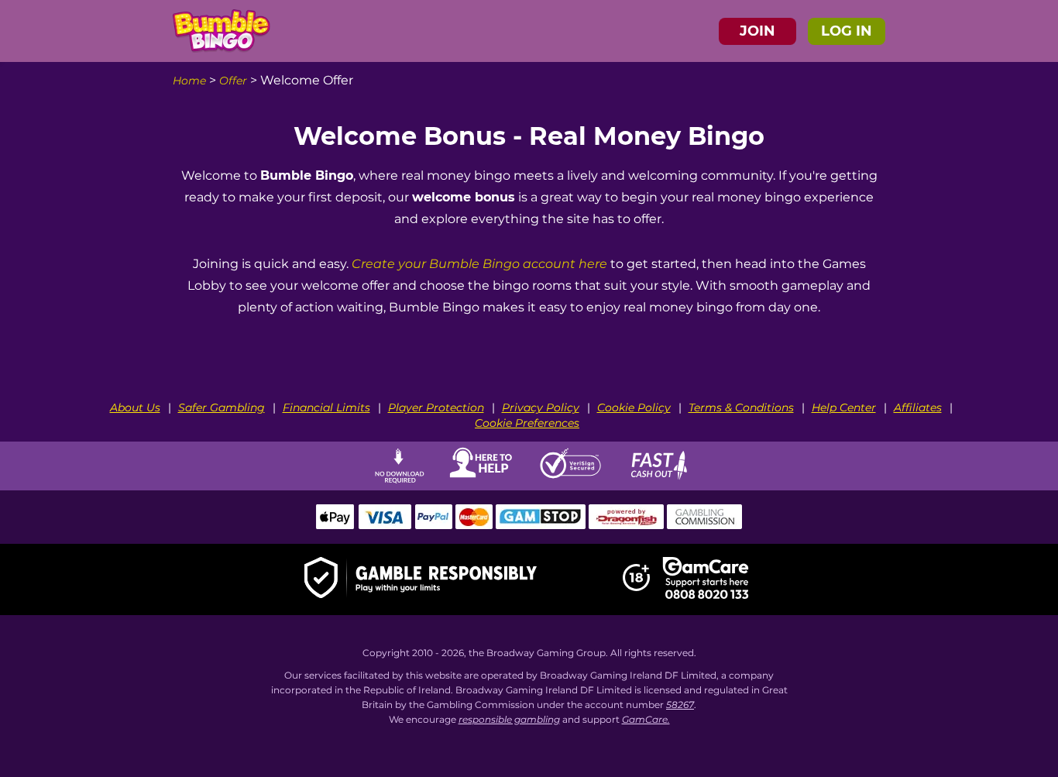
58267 (680, 704)
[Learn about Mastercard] (474, 525)
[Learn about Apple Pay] (335, 525)
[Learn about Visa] (384, 525)
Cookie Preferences (527, 423)
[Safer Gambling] (420, 580)
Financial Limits (326, 407)
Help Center (844, 407)
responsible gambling (509, 719)
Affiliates (918, 407)
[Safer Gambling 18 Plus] (636, 588)
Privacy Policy (540, 407)
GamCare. (646, 719)
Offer (233, 81)
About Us (135, 407)
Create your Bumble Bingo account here (479, 263)
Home (189, 81)
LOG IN (846, 31)
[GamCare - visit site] (706, 579)
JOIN (757, 31)
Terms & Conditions (741, 407)
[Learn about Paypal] (433, 525)
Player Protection (436, 407)
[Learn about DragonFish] (626, 525)
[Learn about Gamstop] (541, 525)
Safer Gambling (221, 407)
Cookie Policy (634, 407)
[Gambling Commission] (705, 525)
